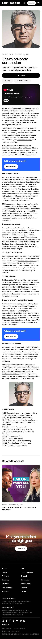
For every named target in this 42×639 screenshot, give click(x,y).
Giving (23, 591)
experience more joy (24, 140)
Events (4, 572)
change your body (15, 378)
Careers (24, 587)
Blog (22, 568)
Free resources (27, 572)
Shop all (24, 576)
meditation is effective (13, 371)
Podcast (5, 591)
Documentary (7, 587)
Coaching (5, 580)
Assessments (26, 584)
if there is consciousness (27, 261)
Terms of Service (19, 628)
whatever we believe (9, 318)
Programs (5, 576)
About (4, 568)
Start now (5, 584)
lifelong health (31, 150)
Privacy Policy (6, 628)
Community (25, 580)
